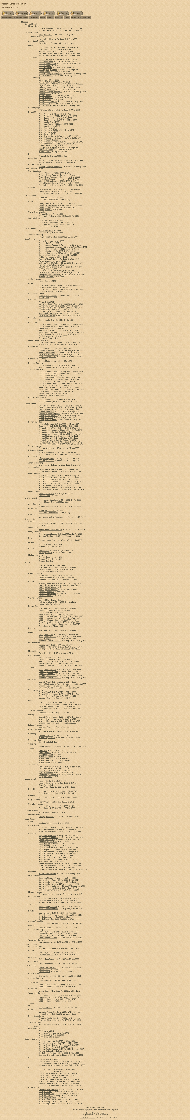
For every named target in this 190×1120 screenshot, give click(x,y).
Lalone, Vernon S (45, 578)
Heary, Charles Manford (48, 802)
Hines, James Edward (47, 637)
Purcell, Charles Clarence (49, 185)
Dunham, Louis (45, 251)
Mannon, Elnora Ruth (47, 1083)
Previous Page (76, 17)
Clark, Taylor (44, 134)
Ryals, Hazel (44, 855)
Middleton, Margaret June (49, 620)
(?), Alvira (42, 1031)
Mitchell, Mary (44, 496)
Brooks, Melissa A (46, 231)
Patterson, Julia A (45, 791)
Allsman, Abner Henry (47, 506)
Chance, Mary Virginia (47, 594)
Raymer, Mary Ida (45, 51)
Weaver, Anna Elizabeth (48, 534)
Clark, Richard (44, 130)
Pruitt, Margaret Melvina (48, 1063)
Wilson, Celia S (45, 152)
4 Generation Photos (21, 17)
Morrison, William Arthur (48, 823)
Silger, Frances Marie (47, 708)
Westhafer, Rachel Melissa (49, 1065)
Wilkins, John (44, 759)
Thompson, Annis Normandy (50, 275)
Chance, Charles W (46, 565)
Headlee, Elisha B (46, 781)
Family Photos (7, 17)
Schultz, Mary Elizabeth (48, 267)
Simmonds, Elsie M (46, 1035)
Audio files (59, 17)
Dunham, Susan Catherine (49, 886)
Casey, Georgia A (45, 204)
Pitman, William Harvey (48, 420)
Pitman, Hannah (45, 1014)
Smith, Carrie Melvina (47, 1053)
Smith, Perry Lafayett (47, 316)
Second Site (92, 1117)
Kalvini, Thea (44, 576)
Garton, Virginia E (46, 657)
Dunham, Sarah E (46, 255)
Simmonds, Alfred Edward (49, 1033)
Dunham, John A (45, 882)
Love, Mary (43, 751)
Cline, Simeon (44, 226)
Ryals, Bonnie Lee (46, 773)
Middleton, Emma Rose (48, 985)
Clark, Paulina (44, 128)
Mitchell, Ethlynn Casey (48, 181)
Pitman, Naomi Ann (46, 483)
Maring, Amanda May (47, 840)
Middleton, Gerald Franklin (49, 616)
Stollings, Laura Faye (47, 649)
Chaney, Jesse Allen (47, 1045)
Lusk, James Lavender (47, 942)
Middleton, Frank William (48, 672)
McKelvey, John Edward (48, 579)
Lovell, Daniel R (45, 753)
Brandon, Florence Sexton (49, 696)
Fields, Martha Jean (46, 257)
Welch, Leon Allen (46, 162)
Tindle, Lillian (44, 393)
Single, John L (44, 271)
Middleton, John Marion (48, 647)
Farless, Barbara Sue (47, 1051)
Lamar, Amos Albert (46, 997)
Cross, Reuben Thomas (48, 406)
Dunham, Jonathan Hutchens (50, 247)
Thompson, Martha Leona (49, 894)
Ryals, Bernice (44, 844)
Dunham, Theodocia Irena (49, 888)
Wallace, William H (46, 277)
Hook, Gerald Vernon (47, 285)
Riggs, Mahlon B (45, 502)
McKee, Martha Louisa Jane (50, 684)
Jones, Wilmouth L (46, 785)
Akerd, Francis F (45, 35)
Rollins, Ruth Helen (46, 39)
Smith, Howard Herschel (48, 273)
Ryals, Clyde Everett (47, 848)
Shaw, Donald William (47, 831)
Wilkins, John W (45, 761)
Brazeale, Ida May (46, 1043)
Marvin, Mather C (45, 210)
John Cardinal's (84, 1117)
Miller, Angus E (44, 769)
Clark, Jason (44, 118)
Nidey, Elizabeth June (47, 183)
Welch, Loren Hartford (47, 55)
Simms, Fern (44, 269)
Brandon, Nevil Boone (47, 721)
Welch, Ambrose (45, 96)
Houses (42, 17)
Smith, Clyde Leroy (46, 452)
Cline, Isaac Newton (47, 220)
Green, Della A (44, 72)
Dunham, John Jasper (47, 884)
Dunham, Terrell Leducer (48, 308)
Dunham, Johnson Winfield (49, 304)
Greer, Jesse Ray (45, 980)
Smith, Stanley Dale (46, 919)
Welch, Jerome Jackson (48, 102)
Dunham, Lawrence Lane (48, 351)
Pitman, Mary (44, 812)
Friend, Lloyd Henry (46, 1081)
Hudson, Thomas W (46, 412)
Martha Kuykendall (98, 1113)
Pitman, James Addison (48, 430)
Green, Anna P (44, 970)
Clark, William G (45, 66)
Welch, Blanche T (46, 76)
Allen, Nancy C (45, 1041)
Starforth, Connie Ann (47, 291)
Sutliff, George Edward (47, 357)
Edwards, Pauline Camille (49, 1012)
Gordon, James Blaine (47, 408)
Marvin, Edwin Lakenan (48, 206)
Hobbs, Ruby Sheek (47, 571)
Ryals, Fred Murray (46, 829)
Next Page (86, 17)
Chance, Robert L (46, 596)
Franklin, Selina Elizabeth (49, 30)
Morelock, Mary (45, 723)
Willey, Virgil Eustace (47, 738)
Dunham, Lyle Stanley (47, 377)
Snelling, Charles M (46, 448)
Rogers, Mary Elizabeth (48, 523)
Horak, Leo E (44, 551)
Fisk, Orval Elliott (45, 567)
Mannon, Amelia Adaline (48, 84)
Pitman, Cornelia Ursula (48, 416)
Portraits (50, 17)
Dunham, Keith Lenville (48, 249)
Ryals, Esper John (46, 850)
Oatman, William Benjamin (49, 414)
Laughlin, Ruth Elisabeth (48, 1090)
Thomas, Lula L (45, 94)
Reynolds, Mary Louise (48, 1020)
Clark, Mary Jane (45, 126)
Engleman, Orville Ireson (48, 465)
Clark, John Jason (46, 62)
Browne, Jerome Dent (47, 175)
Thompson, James (46, 755)
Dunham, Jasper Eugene (48, 245)
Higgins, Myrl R (45, 312)
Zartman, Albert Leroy (47, 536)
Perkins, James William (48, 265)
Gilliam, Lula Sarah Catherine (50, 179)
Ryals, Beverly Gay (46, 846)
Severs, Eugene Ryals (47, 334)
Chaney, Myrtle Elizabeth (48, 1077)
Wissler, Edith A (45, 344)
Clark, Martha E (45, 122)
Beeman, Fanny (45, 544)
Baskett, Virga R (45, 682)
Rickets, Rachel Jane (47, 902)
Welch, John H (44, 104)
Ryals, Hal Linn (45, 853)
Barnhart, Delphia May (47, 767)
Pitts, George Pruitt (46, 237)
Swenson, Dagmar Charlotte (50, 641)
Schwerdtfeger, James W (48, 775)
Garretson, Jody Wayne (48, 540)
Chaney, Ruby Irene (46, 1079)
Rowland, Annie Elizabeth (49, 444)
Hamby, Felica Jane (46, 410)
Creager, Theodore (46, 817)
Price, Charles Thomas (48, 915)
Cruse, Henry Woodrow (48, 177)
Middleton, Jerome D (47, 618)
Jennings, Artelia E (46, 426)
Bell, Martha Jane (45, 797)
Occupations (34, 17)
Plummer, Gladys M (46, 731)
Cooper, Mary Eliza (46, 459)
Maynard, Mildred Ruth (48, 955)
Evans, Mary (43, 146)
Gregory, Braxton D (46, 546)
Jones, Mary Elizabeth (47, 314)
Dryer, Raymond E (46, 932)
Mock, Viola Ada (45, 913)
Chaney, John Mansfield (48, 1061)
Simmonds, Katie (45, 1037)
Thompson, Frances (46, 338)
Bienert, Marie (44, 349)
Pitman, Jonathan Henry (48, 434)
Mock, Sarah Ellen (46, 928)
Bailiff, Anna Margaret (47, 189)
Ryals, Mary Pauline (47, 861)
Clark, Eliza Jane (45, 60)
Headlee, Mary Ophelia (48, 907)
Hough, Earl (43, 281)
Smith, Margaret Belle (47, 1098)
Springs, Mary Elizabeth (48, 193)
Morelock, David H (46, 686)
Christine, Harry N (46, 233)
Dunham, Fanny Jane (47, 880)
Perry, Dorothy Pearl (47, 622)
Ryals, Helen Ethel (46, 653)
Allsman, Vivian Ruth (47, 584)
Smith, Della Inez (45, 1092)
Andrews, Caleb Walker (48, 898)
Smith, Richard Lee (46, 1100)
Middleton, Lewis (45, 987)
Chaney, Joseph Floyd (47, 1047)
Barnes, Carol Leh (46, 586)
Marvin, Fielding (45, 208)
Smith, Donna (44, 525)
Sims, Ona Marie (45, 867)
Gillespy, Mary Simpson (48, 70)
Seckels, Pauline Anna (48, 676)
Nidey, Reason (44, 771)
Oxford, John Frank (46, 959)
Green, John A (44, 972)
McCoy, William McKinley (49, 263)
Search (67, 17)
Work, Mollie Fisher (46, 216)
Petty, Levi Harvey (46, 1008)
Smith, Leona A (45, 917)
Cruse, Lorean (44, 49)
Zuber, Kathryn (44, 626)
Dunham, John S (45, 320)
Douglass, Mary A (46, 878)
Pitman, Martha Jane (47, 436)
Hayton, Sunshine (46, 610)
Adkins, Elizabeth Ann (47, 198)
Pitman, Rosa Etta (46, 418)
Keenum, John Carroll (47, 661)
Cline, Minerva (44, 224)
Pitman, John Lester (46, 432)
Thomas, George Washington (50, 74)
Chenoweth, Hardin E (47, 968)
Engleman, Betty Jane (47, 836)
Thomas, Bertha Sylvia (48, 88)
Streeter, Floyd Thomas (48, 1104)
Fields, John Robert (46, 328)
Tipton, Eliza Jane (46, 150)
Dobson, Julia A (45, 243)
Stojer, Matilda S (45, 777)
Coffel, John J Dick (46, 47)
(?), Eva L (42, 302)
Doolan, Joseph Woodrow (49, 704)
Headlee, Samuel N (46, 494)
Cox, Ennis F (44, 702)
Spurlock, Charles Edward (49, 1055)
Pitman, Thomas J (46, 485)
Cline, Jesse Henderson (48, 199)
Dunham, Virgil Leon (47, 310)
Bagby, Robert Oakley (47, 241)
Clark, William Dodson (47, 64)
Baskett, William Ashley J (48, 694)
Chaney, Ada (44, 1059)
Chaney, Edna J (45, 1071)
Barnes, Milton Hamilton (48, 588)
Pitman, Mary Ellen (46, 438)
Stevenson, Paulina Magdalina (51, 517)
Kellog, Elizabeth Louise (48, 261)
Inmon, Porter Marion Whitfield (50, 530)
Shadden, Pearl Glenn (47, 624)
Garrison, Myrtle (45, 569)
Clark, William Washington (49, 28)
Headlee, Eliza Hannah (48, 783)
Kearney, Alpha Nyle (47, 259)
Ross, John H (44, 787)
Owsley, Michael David (48, 287)
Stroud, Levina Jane (46, 454)
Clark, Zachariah (45, 68)
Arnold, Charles (45, 173)
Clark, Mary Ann (45, 124)
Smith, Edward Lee (46, 1094)
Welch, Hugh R (45, 100)
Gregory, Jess (44, 561)
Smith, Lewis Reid (46, 1096)
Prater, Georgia (45, 639)
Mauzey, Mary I (44, 614)
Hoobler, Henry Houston (48, 909)
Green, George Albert (47, 991)
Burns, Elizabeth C (46, 742)
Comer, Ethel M (45, 80)
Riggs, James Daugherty (48, 500)
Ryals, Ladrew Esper (47, 859)
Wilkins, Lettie (44, 763)
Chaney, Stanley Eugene (48, 1049)
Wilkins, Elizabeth (46, 757)
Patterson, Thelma (46, 706)
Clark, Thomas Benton (47, 136)
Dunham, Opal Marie (47, 253)
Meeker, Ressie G (46, 934)
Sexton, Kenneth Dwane (48, 863)
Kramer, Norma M (45, 553)
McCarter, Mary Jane (47, 890)
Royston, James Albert (47, 949)
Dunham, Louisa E (46, 375)
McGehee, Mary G (46, 900)
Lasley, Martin (44, 191)
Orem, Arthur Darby (46, 688)
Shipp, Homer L (45, 793)
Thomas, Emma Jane (47, 90)
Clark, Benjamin (45, 114)
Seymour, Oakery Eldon (48, 53)
